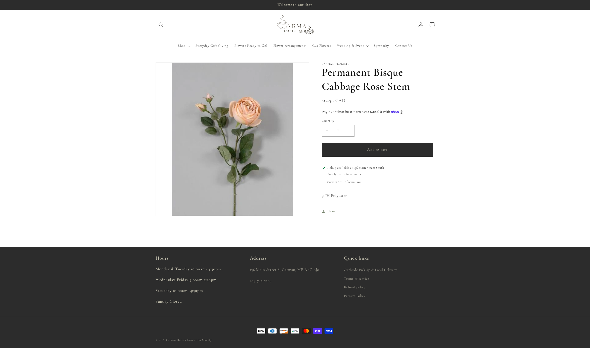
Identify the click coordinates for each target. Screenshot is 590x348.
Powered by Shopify (199, 340)
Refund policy (355, 287)
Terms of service (356, 278)
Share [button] (331, 211)
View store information (344, 182)
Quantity (328, 121)
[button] (161, 24)
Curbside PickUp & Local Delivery (370, 270)
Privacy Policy (354, 296)
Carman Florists (176, 340)
